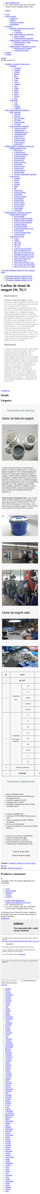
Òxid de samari (19, 204)
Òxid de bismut (19, 158)
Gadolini (17, 178)
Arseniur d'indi (19, 130)
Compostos (18, 32)
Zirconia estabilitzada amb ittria (25, 174)
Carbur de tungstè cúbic (22, 232)
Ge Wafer (17, 124)
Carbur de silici (19, 140)
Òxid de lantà (19, 200)
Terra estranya (19, 44)
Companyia (14, 18)
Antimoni (17, 68)
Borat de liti (18, 150)
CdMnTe (17, 108)
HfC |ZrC (17, 244)
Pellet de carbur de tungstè (23, 220)
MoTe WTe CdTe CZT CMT (24, 266)
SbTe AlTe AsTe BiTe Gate (24, 262)
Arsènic (17, 72)
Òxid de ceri (18, 190)
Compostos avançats (21, 50)
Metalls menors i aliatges (22, 48)
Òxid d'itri (17, 210)
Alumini (17, 70)
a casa (7, 14)
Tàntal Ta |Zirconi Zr (14, 868)
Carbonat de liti (19, 152)
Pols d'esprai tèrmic (21, 226)
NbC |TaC (17, 242)
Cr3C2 (16, 238)
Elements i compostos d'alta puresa (22, 28)
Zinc (15, 98)
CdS (15, 102)
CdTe (16, 104)
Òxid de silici (19, 168)
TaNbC (16, 240)
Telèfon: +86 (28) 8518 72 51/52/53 (18, 902)
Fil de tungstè (19, 230)
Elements (17, 30)
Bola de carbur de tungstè (23, 218)
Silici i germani (19, 36)
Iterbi (16, 186)
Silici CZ (17, 114)
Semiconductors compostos (23, 38)
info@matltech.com (12, 3)
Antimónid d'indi (20, 134)
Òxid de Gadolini (20, 196)
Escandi (17, 184)
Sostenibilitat (14, 24)
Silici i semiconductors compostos (21, 34)
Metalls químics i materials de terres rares (24, 40)
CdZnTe (17, 106)
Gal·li (16, 82)
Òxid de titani (19, 172)
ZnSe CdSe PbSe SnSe (22, 258)
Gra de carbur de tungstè (22, 222)
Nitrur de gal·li (19, 142)
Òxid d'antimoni (20, 156)
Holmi (16, 180)
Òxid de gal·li (19, 160)
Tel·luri (16, 96)
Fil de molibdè (19, 216)
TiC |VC (17, 246)
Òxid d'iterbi (18, 208)
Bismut (16, 74)
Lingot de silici (19, 122)
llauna (16, 94)
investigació (5, 918)
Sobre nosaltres (10, 16)
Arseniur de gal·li (20, 128)
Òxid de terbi (18, 206)
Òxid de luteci (19, 202)
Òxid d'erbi (18, 194)
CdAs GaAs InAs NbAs (22, 248)
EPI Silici (17, 120)
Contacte (8, 54)
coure (16, 80)
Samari (16, 182)
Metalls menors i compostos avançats (23, 46)
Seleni (16, 92)
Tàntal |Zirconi (19, 234)
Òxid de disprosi (20, 192)
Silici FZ (17, 116)
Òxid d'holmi (18, 198)
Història (12, 20)
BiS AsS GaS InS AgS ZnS (24, 252)
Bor (15, 76)
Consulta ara (5, 391)
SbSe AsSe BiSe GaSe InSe (24, 256)
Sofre (16, 90)
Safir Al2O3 (18, 144)
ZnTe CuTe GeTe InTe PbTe (24, 264)
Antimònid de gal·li (21, 132)
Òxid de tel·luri (19, 166)
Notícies (8, 52)
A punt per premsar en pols (23, 228)
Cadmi (16, 78)
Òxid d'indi (18, 164)
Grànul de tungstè (20, 224)
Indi (15, 86)
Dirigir (16, 88)
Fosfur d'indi (18, 136)
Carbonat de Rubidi (21, 154)
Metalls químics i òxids (22, 42)
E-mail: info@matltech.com (15, 900)
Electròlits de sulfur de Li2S (24, 254)
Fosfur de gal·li (19, 138)
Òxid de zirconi (19, 170)
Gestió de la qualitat (17, 22)
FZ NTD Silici (19, 118)
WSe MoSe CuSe (20, 260)
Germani (17, 84)
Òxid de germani (20, 162)
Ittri (15, 188)
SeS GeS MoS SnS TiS (22, 250)
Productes (8, 26)
